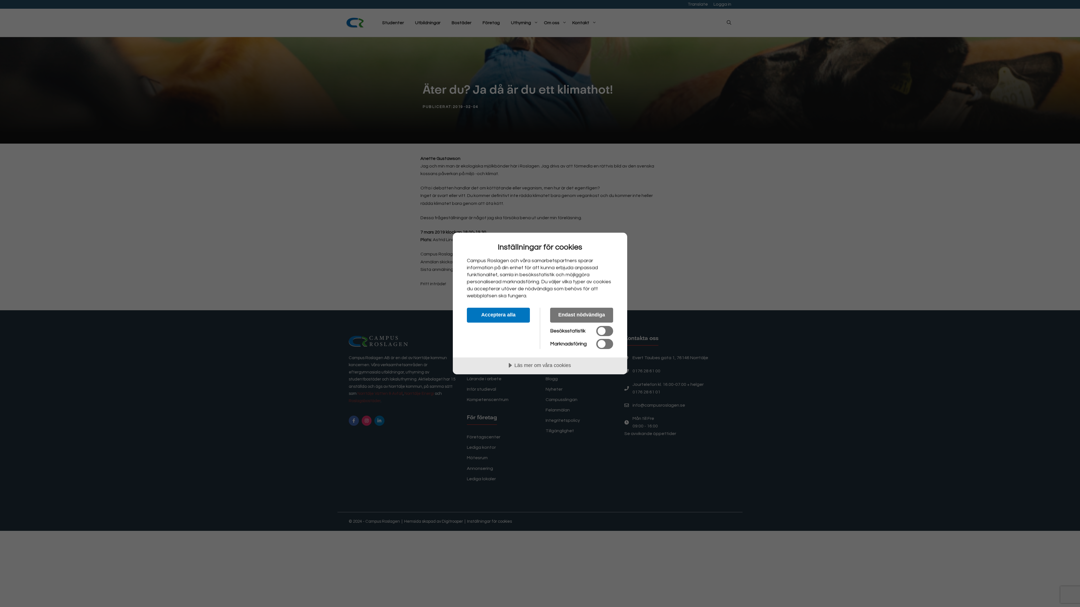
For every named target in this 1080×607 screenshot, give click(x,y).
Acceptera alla (498, 315)
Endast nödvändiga (581, 315)
